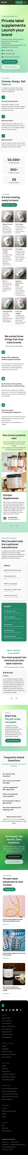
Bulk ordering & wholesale (8, 1077)
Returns (4, 1116)
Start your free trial (9, 62)
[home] (4, 2)
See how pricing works (13, 740)
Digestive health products (8, 1026)
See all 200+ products (9, 205)
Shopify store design (7, 1051)
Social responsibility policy (8, 1147)
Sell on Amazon (6, 1071)
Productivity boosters (7, 1034)
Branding (4, 1046)
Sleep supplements (7, 1037)
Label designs (5, 1049)
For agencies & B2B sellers (8, 1074)
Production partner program (9, 1111)
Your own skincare (6, 1021)
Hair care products (6, 1023)
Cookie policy (5, 1144)
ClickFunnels (5, 1068)
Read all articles (9, 889)
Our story (4, 1108)
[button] (25, 2)
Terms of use (5, 1142)
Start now (19, 2)
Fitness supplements (7, 1029)
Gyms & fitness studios (8, 1079)
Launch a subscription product (10, 1088)
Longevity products (7, 1032)
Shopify (4, 1066)
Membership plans (6, 1131)
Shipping (4, 1114)
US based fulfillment (7, 1099)
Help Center (14, 819)
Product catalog (6, 1018)
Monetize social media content (10, 1096)
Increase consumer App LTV (9, 1091)
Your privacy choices (7, 1149)
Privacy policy (14, 1142)
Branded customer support (9, 1054)
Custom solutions (6, 1057)
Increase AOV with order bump (10, 1094)
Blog (3, 1125)
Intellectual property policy (18, 1144)
